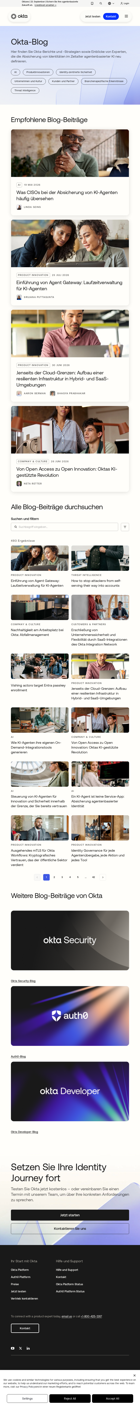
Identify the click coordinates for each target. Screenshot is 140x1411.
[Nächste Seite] (103, 877)
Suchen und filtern (25, 519)
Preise (15, 1284)
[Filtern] (125, 527)
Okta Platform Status (69, 1284)
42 (93, 877)
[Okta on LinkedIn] (28, 1349)
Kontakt (111, 16)
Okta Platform (20, 1269)
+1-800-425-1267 (91, 1316)
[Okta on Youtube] (12, 1349)
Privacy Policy (50, 1386)
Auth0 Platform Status (70, 1291)
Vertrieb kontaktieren (24, 1298)
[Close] (134, 1375)
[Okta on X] (20, 1349)
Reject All (70, 1398)
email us (67, 1316)
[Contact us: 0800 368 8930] (92, 3)
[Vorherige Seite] (37, 877)
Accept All (112, 1398)
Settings (27, 1398)
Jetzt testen (92, 16)
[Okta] (19, 16)
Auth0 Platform (20, 1277)
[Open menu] (126, 16)
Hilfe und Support (67, 1269)
